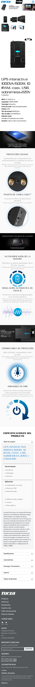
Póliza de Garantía (7, 614)
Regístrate (28, 649)
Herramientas (5, 605)
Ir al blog (4, 670)
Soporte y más (6, 608)
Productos (4, 599)
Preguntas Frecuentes (7, 630)
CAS (2, 635)
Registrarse (4, 683)
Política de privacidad (8, 611)
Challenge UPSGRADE (7, 638)
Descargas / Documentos (8, 633)
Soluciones (5, 602)
